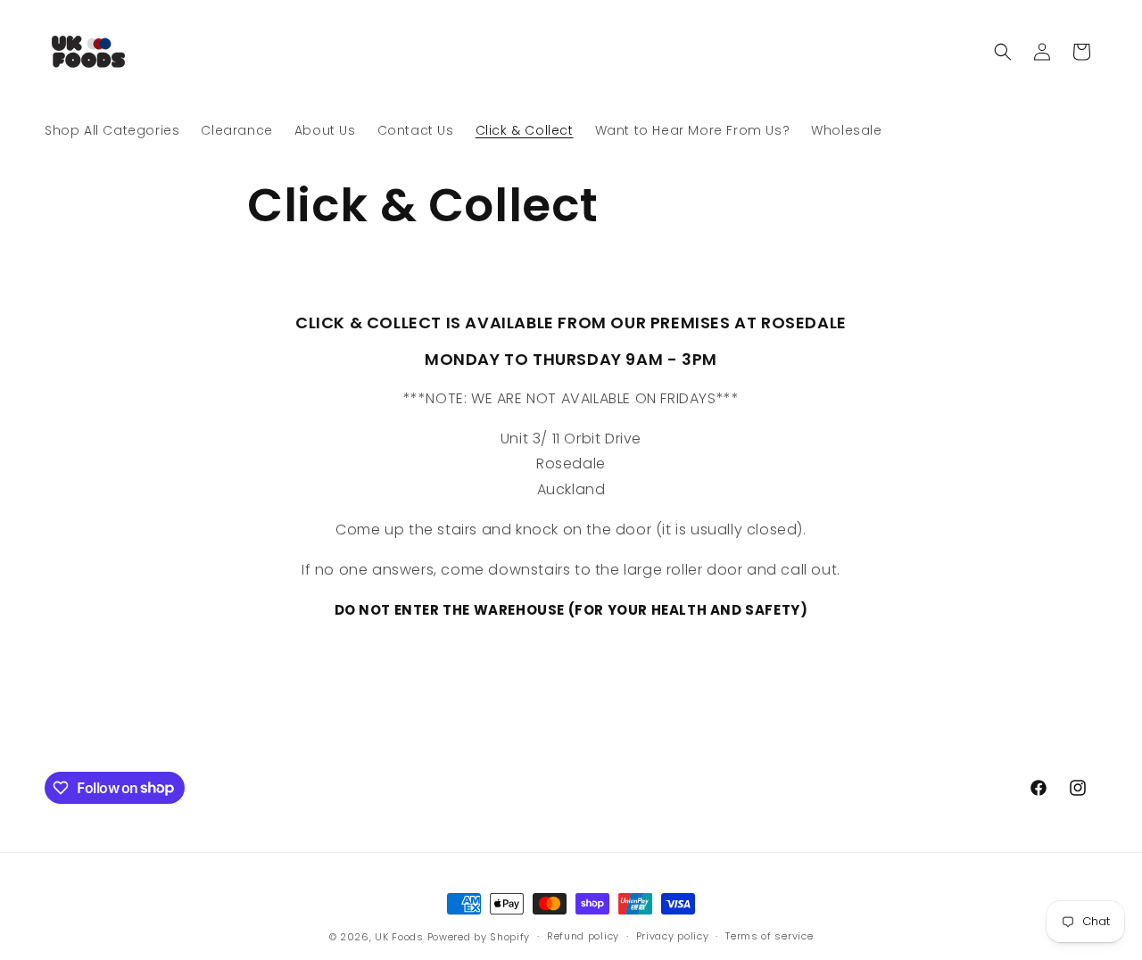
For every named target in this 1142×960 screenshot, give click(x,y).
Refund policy (583, 936)
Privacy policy (672, 936)
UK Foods (400, 937)
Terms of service (769, 936)
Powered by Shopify (479, 937)
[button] (1002, 51)
